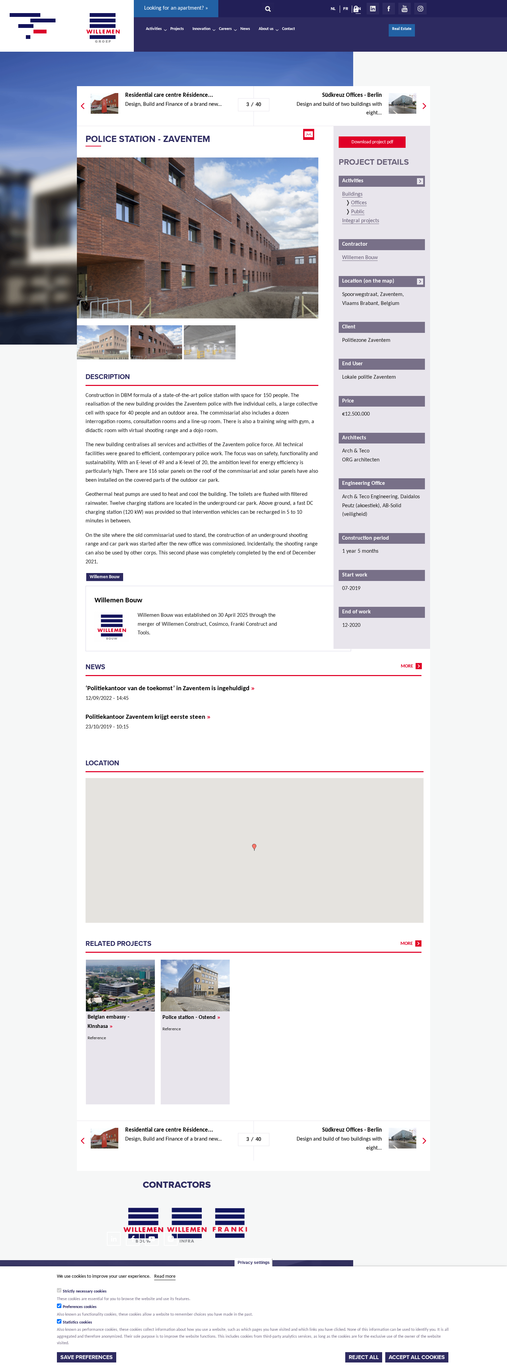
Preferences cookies (80, 1307)
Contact (288, 29)
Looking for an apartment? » (176, 8)
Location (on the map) (368, 281)
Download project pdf (372, 142)
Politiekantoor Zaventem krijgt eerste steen (148, 717)
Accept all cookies (417, 1357)
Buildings (352, 194)
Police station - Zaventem (148, 139)
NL (333, 8)
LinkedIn (373, 8)
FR (345, 8)
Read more (165, 1276)
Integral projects (360, 221)
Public (358, 212)
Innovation (201, 29)
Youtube (404, 8)
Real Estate (401, 29)
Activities (154, 29)
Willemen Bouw (106, 576)
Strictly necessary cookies (85, 1291)
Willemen (103, 28)
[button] (254, 847)
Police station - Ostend (191, 1017)
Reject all (364, 1357)
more (407, 666)
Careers (225, 29)
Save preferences (86, 1357)
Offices (359, 203)
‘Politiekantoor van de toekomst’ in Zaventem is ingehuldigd (170, 688)
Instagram (420, 8)
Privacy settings (254, 1262)
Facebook (388, 8)
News (245, 29)
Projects (177, 29)
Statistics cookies (77, 1322)
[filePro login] (357, 10)
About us (266, 29)
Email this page (309, 134)
